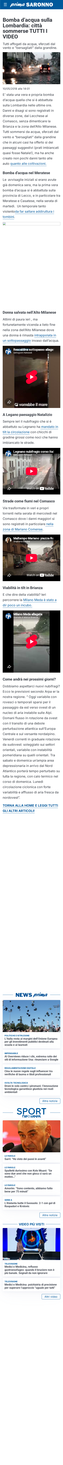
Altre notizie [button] (49, 1101)
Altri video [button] (51, 1296)
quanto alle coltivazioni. (28, 164)
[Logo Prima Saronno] (31, 4)
